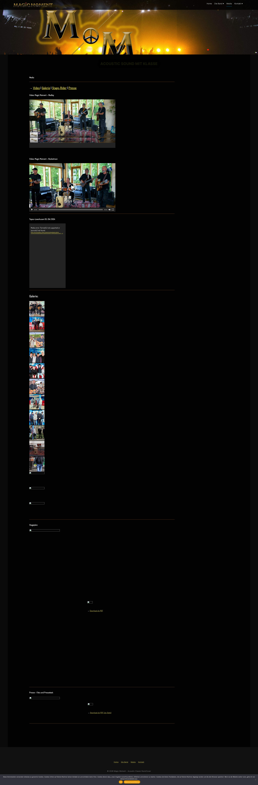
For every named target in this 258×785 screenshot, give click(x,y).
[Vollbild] (113, 210)
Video (36, 88)
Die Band (124, 762)
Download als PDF (96, 611)
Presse (73, 88)
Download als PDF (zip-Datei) (100, 713)
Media (133, 762)
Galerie (46, 88)
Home (116, 762)
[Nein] (255, 780)
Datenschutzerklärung (132, 782)
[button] (72, 187)
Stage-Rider (59, 88)
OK (121, 782)
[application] (72, 123)
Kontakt (141, 762)
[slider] (71, 209)
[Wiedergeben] (32, 210)
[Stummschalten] (110, 210)
